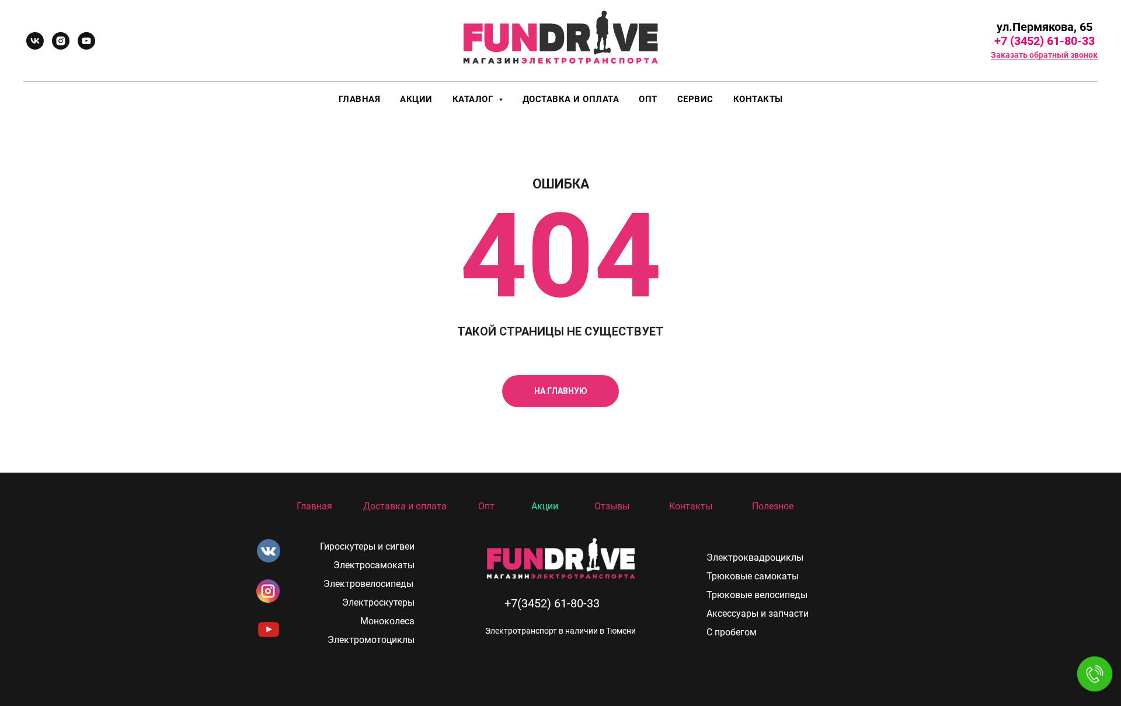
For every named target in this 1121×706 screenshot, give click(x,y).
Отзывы (611, 506)
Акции (416, 99)
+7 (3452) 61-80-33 (1044, 41)
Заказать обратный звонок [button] (1044, 55)
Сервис (695, 99)
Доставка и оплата (571, 99)
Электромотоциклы (371, 639)
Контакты (758, 99)
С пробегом (731, 632)
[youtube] (86, 41)
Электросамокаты (374, 565)
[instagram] (60, 41)
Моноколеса (387, 621)
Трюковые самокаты (752, 576)
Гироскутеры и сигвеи (367, 546)
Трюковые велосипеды (756, 594)
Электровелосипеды (368, 583)
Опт (648, 99)
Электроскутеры (378, 602)
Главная (360, 99)
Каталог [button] (474, 99)
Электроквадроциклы (754, 557)
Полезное (772, 506)
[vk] (35, 41)
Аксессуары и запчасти (757, 613)
